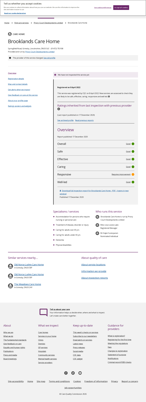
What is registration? (116, 336)
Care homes (43, 332)
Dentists (41, 343)
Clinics (40, 340)
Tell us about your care (60, 309)
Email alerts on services (82, 340)
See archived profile (65, 120)
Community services (46, 355)
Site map (41, 381)
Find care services (21, 23)
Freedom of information (95, 381)
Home (6, 23)
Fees (110, 347)
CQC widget (77, 359)
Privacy (114, 381)
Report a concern (130, 381)
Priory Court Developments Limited (48, 23)
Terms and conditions (59, 381)
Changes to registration (118, 351)
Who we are (8, 332)
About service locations (93, 264)
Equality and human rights (14, 347)
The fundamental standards (14, 340)
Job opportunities (73, 387)
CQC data (77, 355)
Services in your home (47, 336)
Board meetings (10, 359)
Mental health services (47, 359)
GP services (43, 347)
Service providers (45, 362)
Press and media (10, 355)
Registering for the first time (119, 339)
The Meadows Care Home (27, 284)
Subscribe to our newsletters (85, 336)
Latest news (78, 343)
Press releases (79, 347)
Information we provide (93, 271)
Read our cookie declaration (15, 13)
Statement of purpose (117, 354)
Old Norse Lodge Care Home (29, 264)
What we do (8, 336)
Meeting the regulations (118, 343)
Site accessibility (16, 381)
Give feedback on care (12, 343)
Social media (78, 351)
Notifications (113, 358)
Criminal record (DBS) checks (119, 362)
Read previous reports (84, 120)
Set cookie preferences (102, 8)
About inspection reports (94, 277)
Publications (8, 351)
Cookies (77, 381)
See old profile (49, 58)
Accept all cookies (121, 8)
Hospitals (42, 351)
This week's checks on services (85, 332)
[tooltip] (109, 96)
